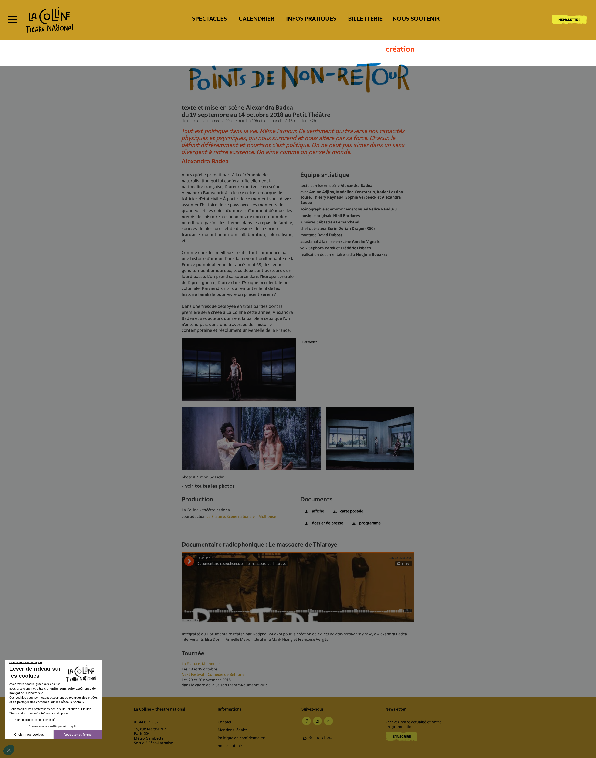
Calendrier (256, 18)
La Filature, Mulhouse (201, 663)
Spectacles (209, 18)
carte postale (351, 511)
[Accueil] (50, 20)
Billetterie (365, 18)
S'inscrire (402, 736)
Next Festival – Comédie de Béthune (213, 674)
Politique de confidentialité (241, 737)
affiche (318, 511)
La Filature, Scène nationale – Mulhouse (241, 516)
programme (370, 522)
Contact (224, 721)
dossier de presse (327, 522)
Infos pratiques (311, 18)
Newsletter (569, 20)
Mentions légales (233, 729)
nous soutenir (416, 18)
